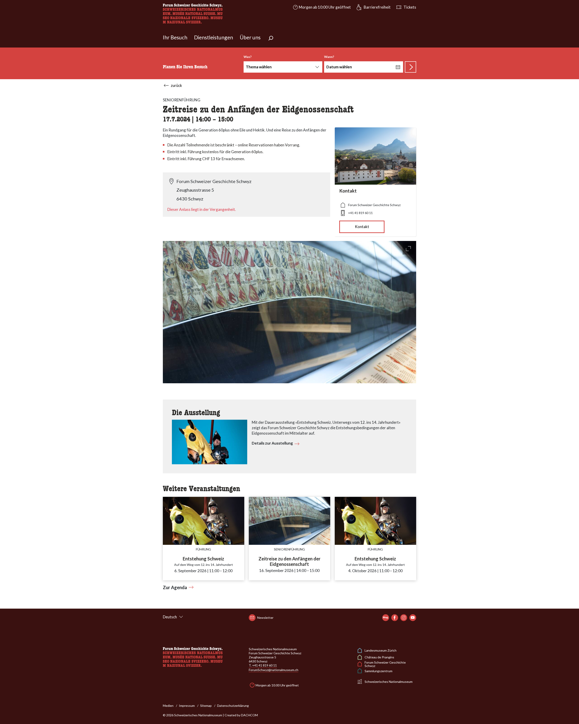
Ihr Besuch (175, 37)
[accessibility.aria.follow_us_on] (385, 617)
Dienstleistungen (213, 37)
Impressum (187, 705)
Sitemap (206, 705)
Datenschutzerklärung (233, 705)
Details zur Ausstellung (272, 443)
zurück (176, 85)
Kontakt (362, 226)
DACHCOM (249, 715)
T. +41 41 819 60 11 (263, 665)
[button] (321, 7)
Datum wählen (339, 66)
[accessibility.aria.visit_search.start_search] (410, 67)
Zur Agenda (175, 587)
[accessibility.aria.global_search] (270, 39)
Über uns (250, 37)
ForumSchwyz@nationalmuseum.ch (273, 670)
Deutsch (170, 616)
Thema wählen (259, 66)
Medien (168, 705)
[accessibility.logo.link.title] (193, 13)
